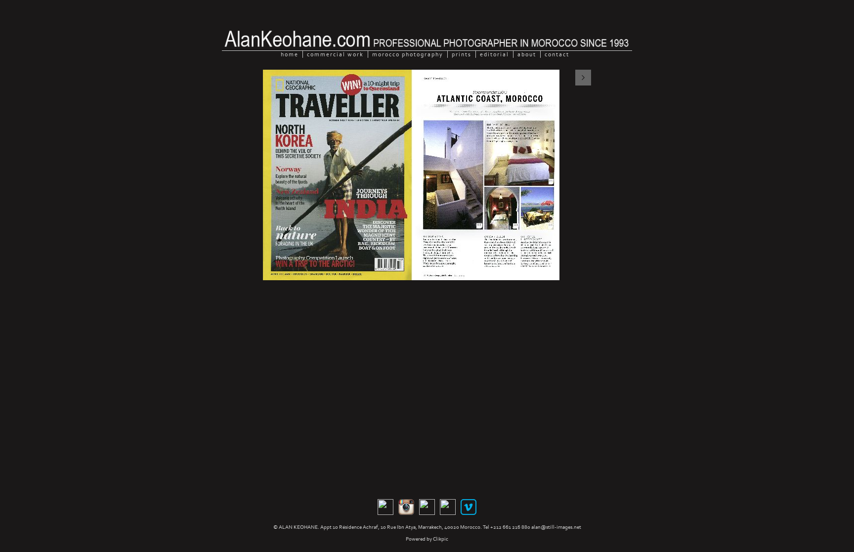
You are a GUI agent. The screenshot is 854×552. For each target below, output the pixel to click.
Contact (557, 54)
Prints (461, 54)
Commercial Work (335, 54)
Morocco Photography (407, 54)
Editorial (494, 54)
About (526, 54)
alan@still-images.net (556, 527)
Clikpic (440, 539)
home (290, 54)
